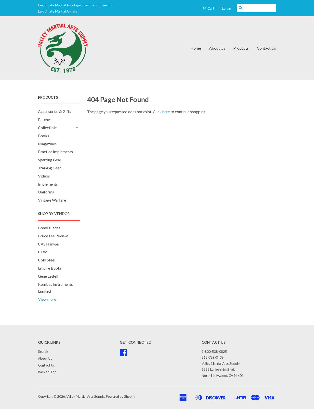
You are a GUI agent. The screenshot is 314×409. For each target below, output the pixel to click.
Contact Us (266, 48)
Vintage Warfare (52, 200)
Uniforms (46, 192)
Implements (48, 184)
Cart (210, 8)
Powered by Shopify (120, 396)
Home (195, 48)
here (166, 111)
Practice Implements (55, 151)
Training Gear (49, 167)
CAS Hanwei (48, 244)
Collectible (47, 127)
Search (43, 352)
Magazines (47, 143)
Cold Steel (46, 260)
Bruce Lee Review (53, 235)
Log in (226, 8)
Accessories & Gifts (54, 111)
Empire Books (50, 268)
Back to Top (47, 372)
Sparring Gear (49, 159)
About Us (217, 48)
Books (43, 135)
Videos (44, 176)
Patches (45, 119)
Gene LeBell (48, 276)
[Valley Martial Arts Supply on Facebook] (123, 354)
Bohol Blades (49, 227)
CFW (42, 251)
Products (241, 48)
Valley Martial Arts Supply (85, 396)
